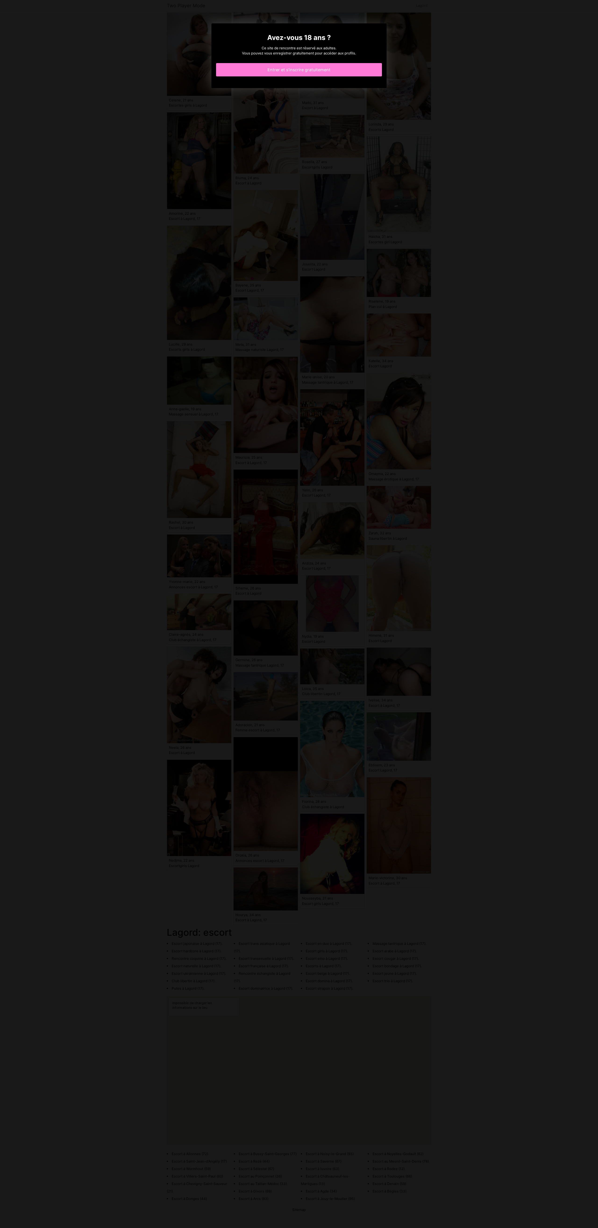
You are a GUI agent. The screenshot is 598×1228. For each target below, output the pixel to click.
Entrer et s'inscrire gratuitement (299, 69)
